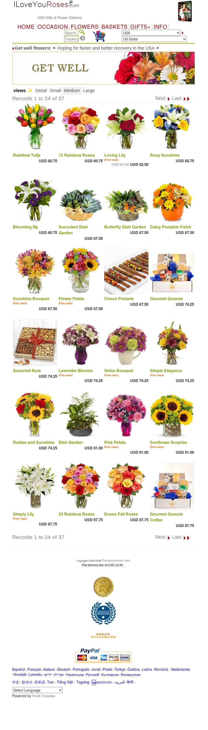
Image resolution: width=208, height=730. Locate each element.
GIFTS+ (140, 26)
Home (26, 26)
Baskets (114, 26)
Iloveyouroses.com (116, 560)
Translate (48, 695)
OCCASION (53, 26)
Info (160, 26)
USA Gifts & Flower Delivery (49, 18)
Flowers (85, 26)
